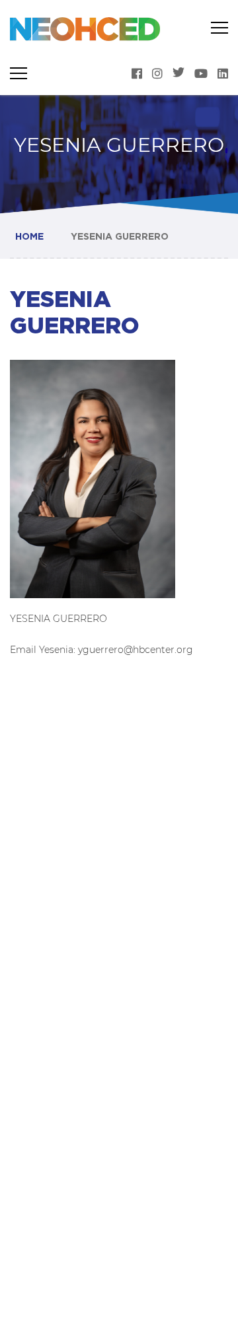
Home (29, 236)
